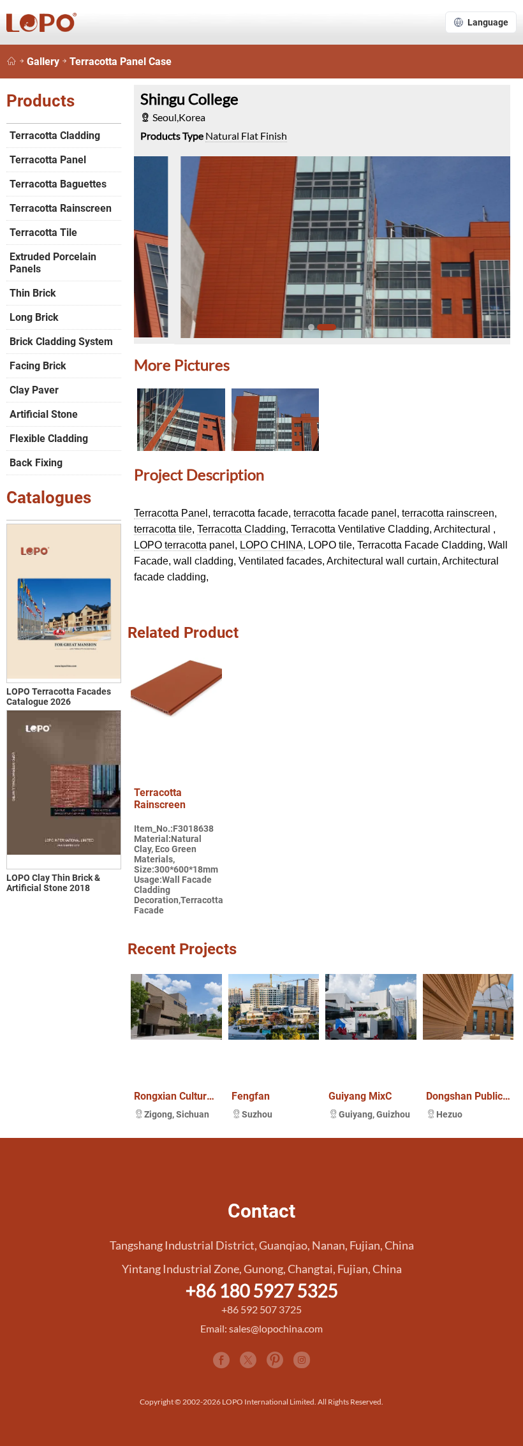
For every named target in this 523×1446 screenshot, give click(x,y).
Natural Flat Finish (246, 135)
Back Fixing (36, 463)
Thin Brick (33, 293)
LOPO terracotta (170, 545)
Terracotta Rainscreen (61, 208)
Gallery (43, 61)
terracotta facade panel (345, 513)
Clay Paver (34, 390)
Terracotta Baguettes (58, 184)
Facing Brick (38, 366)
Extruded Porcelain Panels (53, 263)
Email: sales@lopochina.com (261, 1328)
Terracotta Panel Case (121, 61)
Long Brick (34, 317)
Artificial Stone (44, 414)
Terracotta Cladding (241, 529)
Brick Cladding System (61, 342)
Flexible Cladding (49, 438)
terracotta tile (163, 529)
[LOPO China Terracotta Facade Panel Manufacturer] (11, 61)
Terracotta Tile (43, 232)
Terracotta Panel (171, 513)
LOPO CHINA (271, 545)
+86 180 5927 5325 (262, 1290)
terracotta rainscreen (448, 513)
